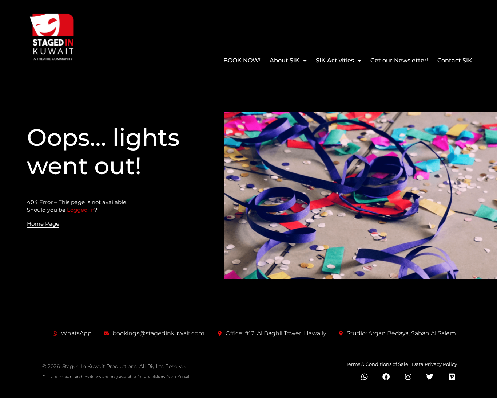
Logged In (80, 209)
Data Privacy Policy (434, 364)
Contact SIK (454, 60)
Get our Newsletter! (399, 60)
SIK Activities (335, 60)
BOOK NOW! (242, 60)
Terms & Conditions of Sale (377, 364)
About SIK (284, 60)
